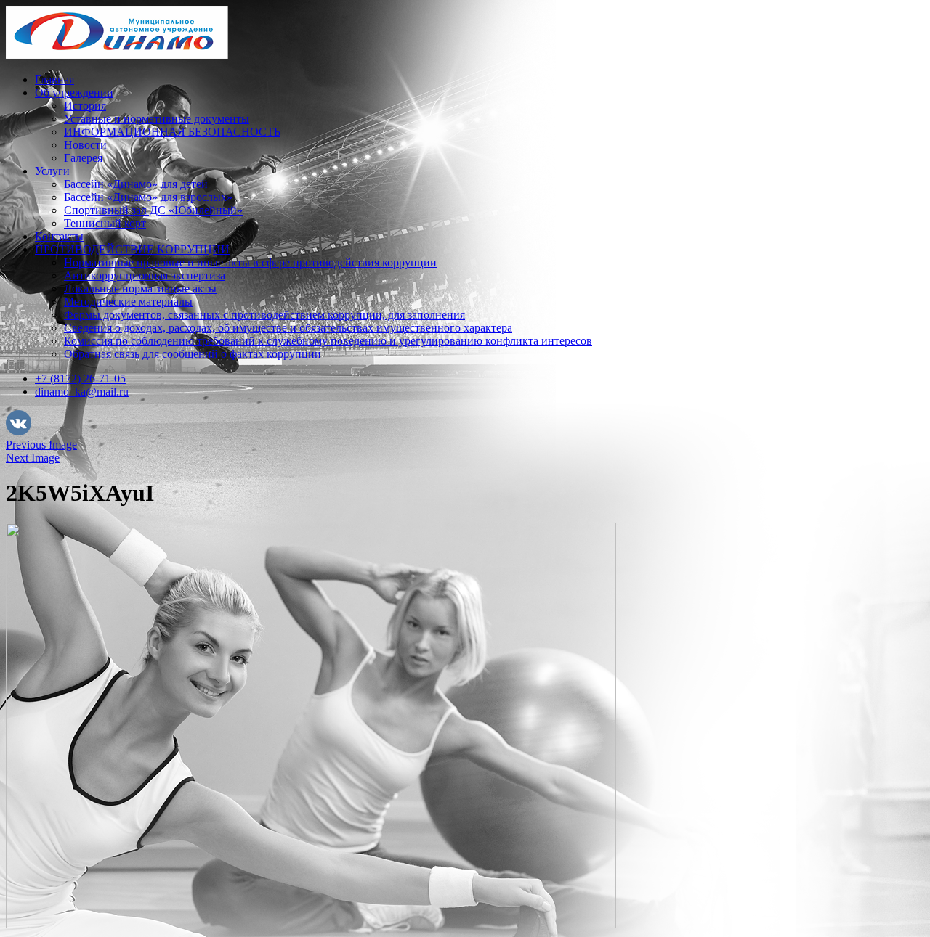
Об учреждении (74, 92)
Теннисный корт (105, 223)
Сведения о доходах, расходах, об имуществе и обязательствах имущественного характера (288, 328)
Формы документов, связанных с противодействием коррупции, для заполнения (264, 314)
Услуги (52, 171)
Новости (85, 145)
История (85, 105)
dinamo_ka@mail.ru (82, 391)
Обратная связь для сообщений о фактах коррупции (192, 354)
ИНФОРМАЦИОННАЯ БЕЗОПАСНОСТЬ (172, 132)
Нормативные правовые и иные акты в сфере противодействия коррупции (250, 262)
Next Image (33, 457)
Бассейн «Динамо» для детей (136, 184)
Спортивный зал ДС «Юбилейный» (153, 210)
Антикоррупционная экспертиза (144, 275)
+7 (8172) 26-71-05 (80, 378)
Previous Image (41, 444)
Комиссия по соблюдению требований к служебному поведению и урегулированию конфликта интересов (328, 341)
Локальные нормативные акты (140, 288)
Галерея (83, 158)
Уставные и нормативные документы (156, 118)
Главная (54, 79)
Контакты (59, 236)
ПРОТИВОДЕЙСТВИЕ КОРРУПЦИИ (132, 249)
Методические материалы (128, 301)
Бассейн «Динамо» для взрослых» (148, 197)
